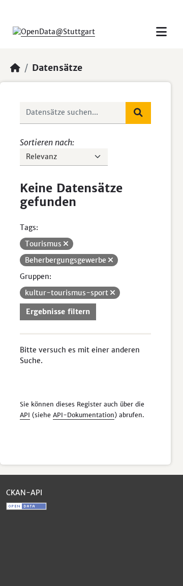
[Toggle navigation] (161, 31)
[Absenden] (138, 112)
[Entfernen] (66, 243)
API (25, 415)
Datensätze (57, 67)
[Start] (15, 67)
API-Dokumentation (83, 415)
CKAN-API (24, 492)
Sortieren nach (46, 142)
